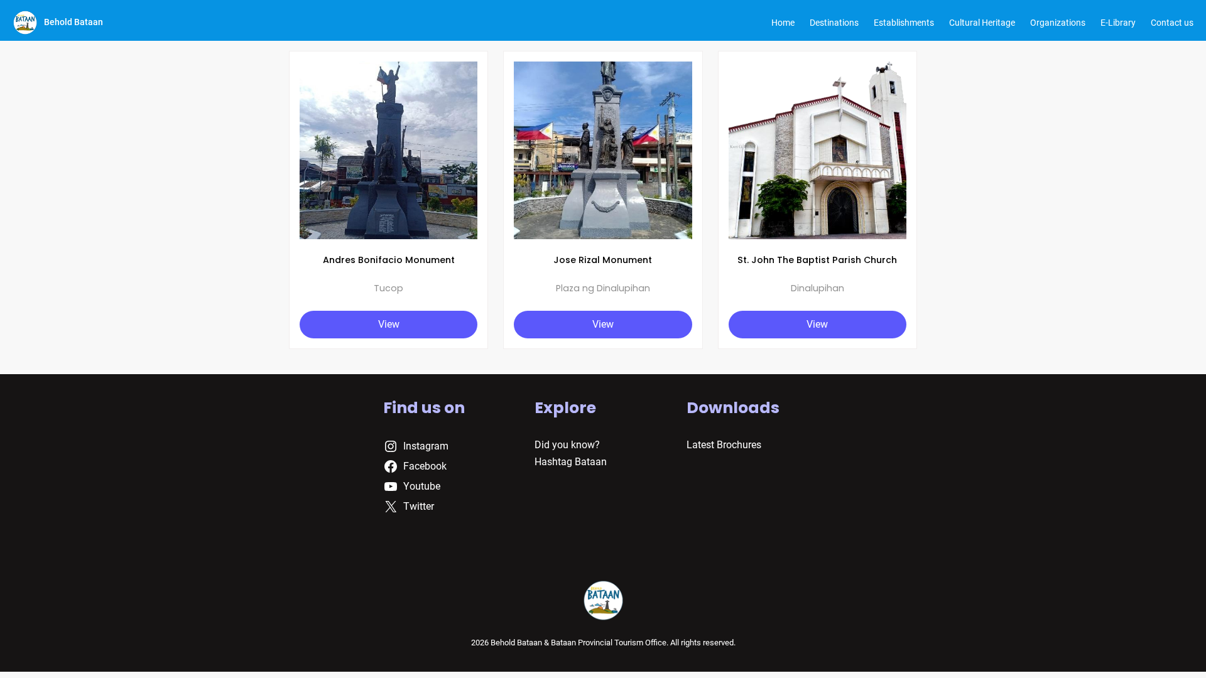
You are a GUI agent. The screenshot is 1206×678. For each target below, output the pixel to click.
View (388, 324)
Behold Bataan (73, 22)
